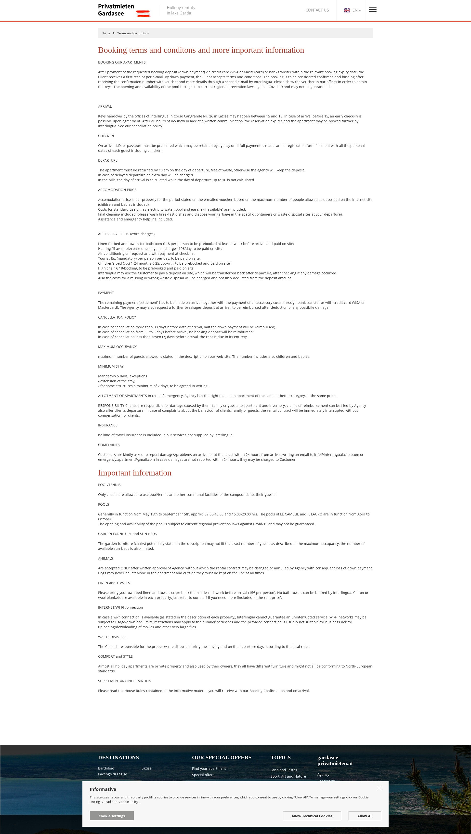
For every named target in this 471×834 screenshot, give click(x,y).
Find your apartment (209, 768)
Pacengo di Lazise (112, 774)
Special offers (203, 774)
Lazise (147, 768)
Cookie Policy (128, 801)
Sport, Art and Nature (288, 776)
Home (106, 33)
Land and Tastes (284, 770)
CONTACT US (317, 10)
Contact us (326, 781)
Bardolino (106, 768)
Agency (323, 774)
